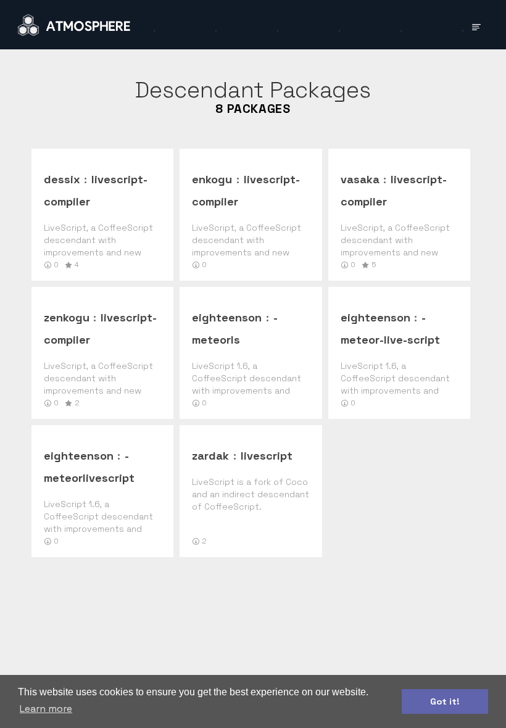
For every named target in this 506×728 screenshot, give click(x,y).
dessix (62, 179)
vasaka (360, 179)
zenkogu (66, 317)
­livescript (266, 456)
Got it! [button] (445, 701)
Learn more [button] (46, 708)
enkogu (212, 179)
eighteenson (227, 317)
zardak (210, 456)
